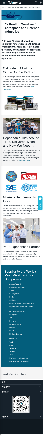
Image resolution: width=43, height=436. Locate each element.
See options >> (24, 160)
